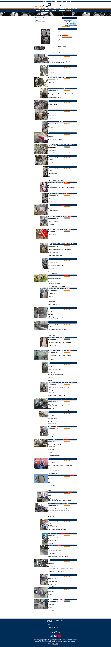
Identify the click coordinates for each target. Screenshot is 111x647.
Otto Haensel (59, 278)
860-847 (53, 547)
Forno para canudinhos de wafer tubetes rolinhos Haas (59, 475)
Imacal (52, 415)
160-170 (53, 352)
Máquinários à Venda (48, 8)
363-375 (53, 521)
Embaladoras (36, 20)
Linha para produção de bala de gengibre (56, 182)
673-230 (53, 441)
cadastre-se (62, 5)
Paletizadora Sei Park (53, 545)
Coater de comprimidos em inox (55, 533)
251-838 (53, 90)
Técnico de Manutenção (63, 8)
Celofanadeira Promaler (54, 307)
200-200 (53, 157)
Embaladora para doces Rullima (55, 155)
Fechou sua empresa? (64, 26)
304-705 (53, 324)
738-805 (53, 231)
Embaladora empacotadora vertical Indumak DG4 (58, 166)
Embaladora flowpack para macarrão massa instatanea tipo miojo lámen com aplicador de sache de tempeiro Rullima (62, 399)
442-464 (53, 195)
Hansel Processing (54, 278)
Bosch (52, 136)
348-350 (53, 601)
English (52, 1)
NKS (51, 523)
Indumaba (52, 185)
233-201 (53, 384)
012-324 (53, 123)
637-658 (53, 290)
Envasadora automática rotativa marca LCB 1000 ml (58, 492)
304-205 (53, 207)
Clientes (69, 26)
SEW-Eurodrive (55, 443)
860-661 (53, 168)
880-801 (53, 112)
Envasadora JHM (52, 426)
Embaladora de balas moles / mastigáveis (56, 121)
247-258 (53, 505)
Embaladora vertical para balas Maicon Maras (57, 110)
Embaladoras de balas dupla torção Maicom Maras (58, 216)
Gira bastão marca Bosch (53, 133)
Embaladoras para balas (53, 55)
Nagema (60, 58)
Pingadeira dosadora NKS (53, 519)
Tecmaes (52, 247)
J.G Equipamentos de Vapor (55, 462)
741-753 (53, 428)
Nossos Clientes (71, 8)
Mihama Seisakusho (54, 262)
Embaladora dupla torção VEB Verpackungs (57, 193)
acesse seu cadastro (68, 5)
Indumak (52, 170)
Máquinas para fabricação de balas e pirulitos (40, 21)
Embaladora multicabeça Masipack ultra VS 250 (57, 588)
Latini (51, 92)
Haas (51, 326)
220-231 (53, 218)
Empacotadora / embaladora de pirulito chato (57, 77)
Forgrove (52, 58)
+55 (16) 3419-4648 (55, 627)
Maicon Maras (56, 58)
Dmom (52, 507)
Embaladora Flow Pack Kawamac (55, 599)
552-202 (53, 246)
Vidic (51, 69)
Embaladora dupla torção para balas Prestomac (58, 229)
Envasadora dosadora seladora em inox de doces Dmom (59, 503)
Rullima (52, 159)
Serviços (42, 8)
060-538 (53, 79)
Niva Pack (52, 366)
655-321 (53, 339)
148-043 (53, 535)
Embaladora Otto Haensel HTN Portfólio (56, 275)
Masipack (52, 591)
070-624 (53, 147)
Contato (75, 8)
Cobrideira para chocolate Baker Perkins (57, 288)
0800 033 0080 (68, 1)
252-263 (53, 67)
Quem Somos (39, 8)
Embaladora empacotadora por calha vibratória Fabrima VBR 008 (62, 382)
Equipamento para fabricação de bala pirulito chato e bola (59, 88)
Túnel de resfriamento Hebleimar (55, 337)
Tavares (58, 43)
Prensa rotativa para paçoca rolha (56, 574)
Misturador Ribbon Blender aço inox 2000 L (57, 439)
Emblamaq (52, 563)
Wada (54, 415)
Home (35, 8)
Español (56, 1)
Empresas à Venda (56, 8)
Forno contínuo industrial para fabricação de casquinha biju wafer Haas (62, 321)
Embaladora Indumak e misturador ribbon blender (58, 350)
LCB (51, 495)
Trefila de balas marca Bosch (55, 205)
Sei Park (52, 548)
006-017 (53, 184)
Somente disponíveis (73, 10)
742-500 (53, 401)
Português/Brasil (46, 1)
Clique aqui (65, 31)
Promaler (52, 311)
